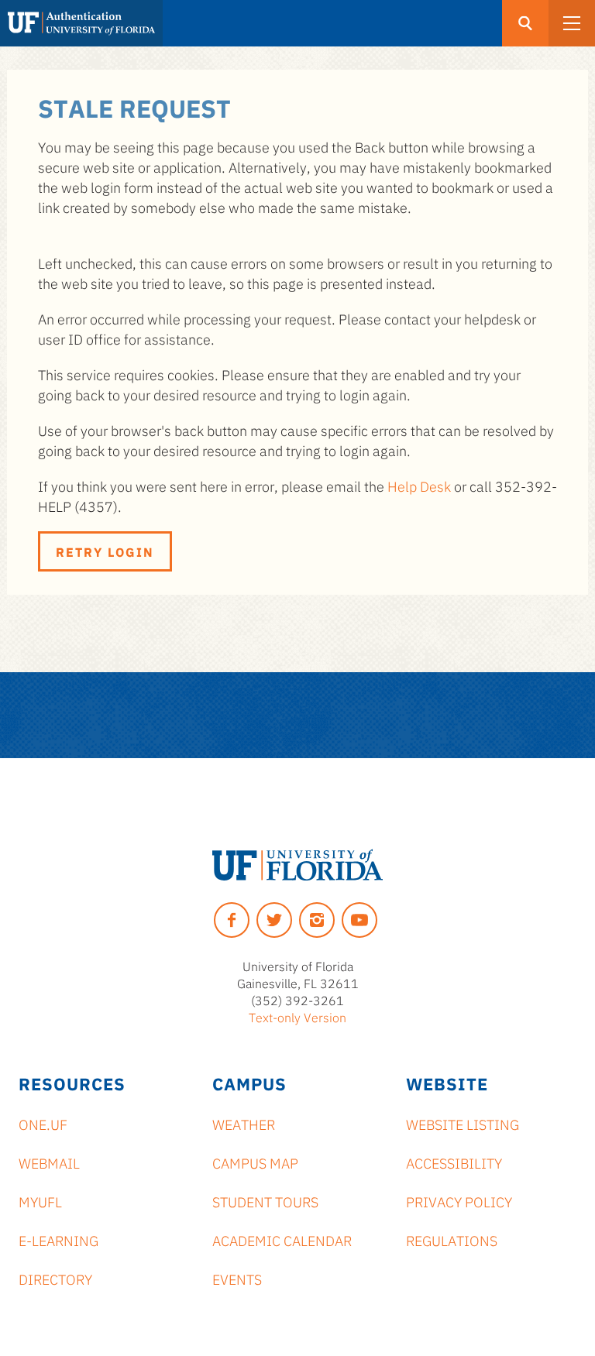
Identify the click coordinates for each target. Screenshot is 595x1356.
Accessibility (454, 1162)
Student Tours (265, 1201)
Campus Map (255, 1162)
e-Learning (58, 1240)
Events (237, 1278)
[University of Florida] (297, 865)
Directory (55, 1278)
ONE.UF (43, 1123)
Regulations (451, 1240)
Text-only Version (297, 1016)
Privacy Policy (459, 1201)
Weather (243, 1123)
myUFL (40, 1201)
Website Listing (462, 1123)
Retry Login (105, 551)
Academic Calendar (282, 1240)
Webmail (49, 1162)
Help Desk (419, 485)
